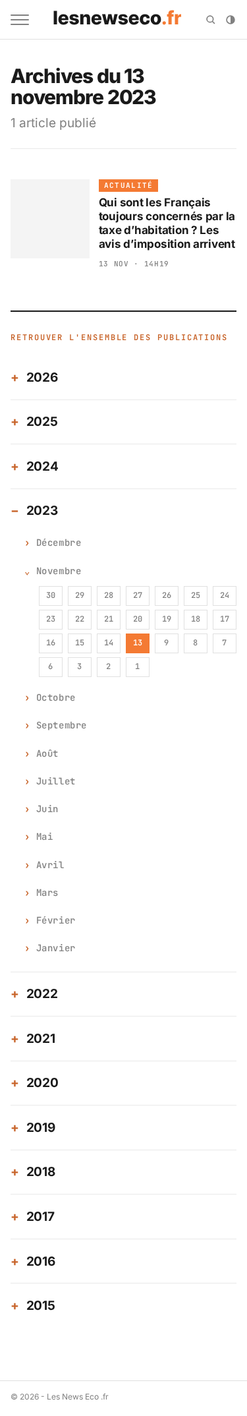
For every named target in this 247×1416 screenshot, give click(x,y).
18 (195, 619)
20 (137, 619)
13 (137, 642)
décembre (58, 542)
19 (166, 619)
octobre (56, 697)
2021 (40, 1038)
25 (195, 595)
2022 (42, 993)
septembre (61, 725)
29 (79, 595)
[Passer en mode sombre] (230, 20)
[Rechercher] (211, 20)
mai (44, 836)
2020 (42, 1082)
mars (47, 893)
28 (108, 595)
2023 (42, 510)
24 (224, 595)
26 (166, 595)
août (47, 753)
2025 (42, 421)
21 (108, 619)
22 (79, 619)
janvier (56, 948)
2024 (42, 466)
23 (50, 619)
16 (50, 642)
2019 (40, 1127)
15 (79, 642)
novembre (58, 571)
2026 (42, 377)
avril (50, 865)
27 (137, 595)
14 (108, 642)
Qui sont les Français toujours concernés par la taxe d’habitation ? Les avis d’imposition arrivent (167, 223)
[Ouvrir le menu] (20, 20)
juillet (56, 781)
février (56, 920)
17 (224, 619)
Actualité (128, 185)
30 (50, 595)
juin (47, 809)
